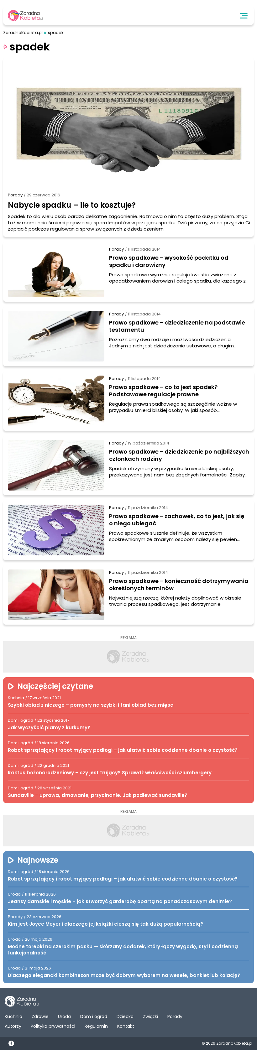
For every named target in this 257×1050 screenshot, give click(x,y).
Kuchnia (13, 1016)
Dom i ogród (93, 1016)
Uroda (64, 1016)
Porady (15, 195)
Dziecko (125, 1016)
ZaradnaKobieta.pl (23, 33)
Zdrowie (40, 1016)
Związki (150, 1016)
